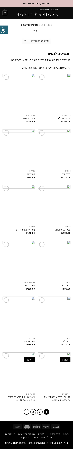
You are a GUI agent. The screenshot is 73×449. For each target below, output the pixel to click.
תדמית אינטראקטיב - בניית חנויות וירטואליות (26, 443)
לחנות (41, 434)
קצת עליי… (53, 434)
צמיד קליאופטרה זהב (25, 229)
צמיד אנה (66, 174)
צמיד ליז (66, 341)
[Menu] (68, 13)
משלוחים (10, 434)
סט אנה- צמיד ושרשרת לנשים (57, 397)
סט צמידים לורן (63, 118)
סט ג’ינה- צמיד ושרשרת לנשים (21, 397)
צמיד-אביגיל (29, 285)
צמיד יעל (31, 174)
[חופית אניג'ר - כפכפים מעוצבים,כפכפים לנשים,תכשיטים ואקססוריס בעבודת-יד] (37, 13)
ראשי (66, 434)
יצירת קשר (25, 437)
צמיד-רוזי (66, 285)
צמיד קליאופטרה (62, 229)
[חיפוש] (62, 13)
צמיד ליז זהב (29, 341)
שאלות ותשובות (26, 434)
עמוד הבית (46, 25)
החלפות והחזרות (43, 437)
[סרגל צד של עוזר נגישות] (4, 30)
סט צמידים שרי (28, 118)
